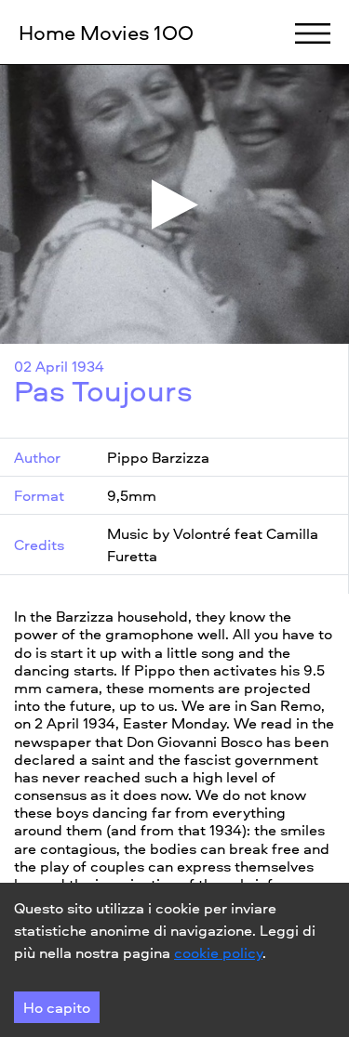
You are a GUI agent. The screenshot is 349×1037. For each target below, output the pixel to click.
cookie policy (218, 952)
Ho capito (56, 1007)
